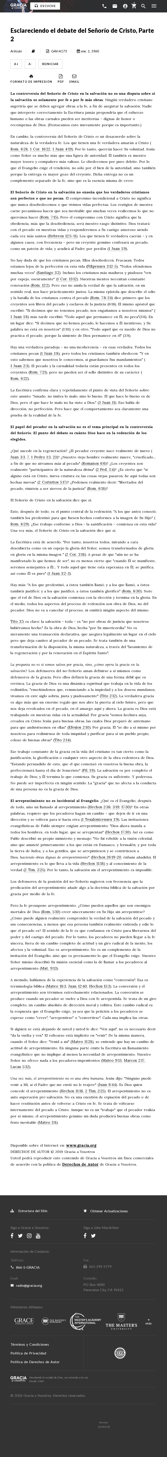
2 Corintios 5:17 (52, 482)
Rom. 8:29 (19, 524)
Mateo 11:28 (82, 1042)
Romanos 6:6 (94, 463)
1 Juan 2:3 (19, 366)
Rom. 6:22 (19, 379)
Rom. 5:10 (50, 912)
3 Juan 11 (107, 403)
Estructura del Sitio (32, 1211)
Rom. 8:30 (131, 591)
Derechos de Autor (80, 1164)
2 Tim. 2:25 (34, 870)
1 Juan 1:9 (117, 249)
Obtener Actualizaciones (108, 1211)
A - (30, 64)
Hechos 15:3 (99, 986)
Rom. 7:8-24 (101, 298)
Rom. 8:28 (19, 149)
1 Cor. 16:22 (40, 149)
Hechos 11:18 (93, 864)
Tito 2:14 (62, 740)
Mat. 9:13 (49, 968)
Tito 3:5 (17, 621)
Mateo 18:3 (56, 986)
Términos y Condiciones (29, 1344)
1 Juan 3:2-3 (59, 573)
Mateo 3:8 (48, 1122)
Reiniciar (50, 64)
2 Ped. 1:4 (105, 470)
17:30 (125, 807)
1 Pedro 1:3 (41, 457)
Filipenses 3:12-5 (102, 266)
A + (16, 64)
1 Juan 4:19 (62, 149)
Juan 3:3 (17, 457)
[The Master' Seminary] (54, 1321)
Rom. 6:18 (96, 489)
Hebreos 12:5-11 (62, 236)
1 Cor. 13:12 (67, 279)
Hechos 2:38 (99, 807)
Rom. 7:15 (49, 217)
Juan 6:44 (107, 1085)
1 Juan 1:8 (19, 317)
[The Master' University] (121, 1321)
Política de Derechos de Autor (35, 1362)
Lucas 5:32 (19, 1067)
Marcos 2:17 (134, 1060)
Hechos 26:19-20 (106, 857)
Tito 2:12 (108, 696)
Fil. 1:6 (88, 770)
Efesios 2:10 (78, 727)
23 (55, 457)
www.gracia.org (81, 1145)
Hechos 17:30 (117, 832)
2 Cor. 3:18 (75, 554)
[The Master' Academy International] (85, 1321)
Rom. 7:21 (38, 372)
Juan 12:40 (77, 986)
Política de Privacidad (28, 1353)
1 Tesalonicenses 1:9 (100, 819)
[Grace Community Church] (23, 1321)
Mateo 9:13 (112, 1060)
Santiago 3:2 (48, 273)
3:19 (116, 807)
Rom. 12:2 (40, 285)
